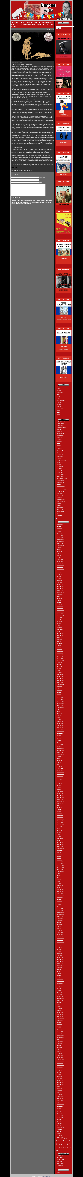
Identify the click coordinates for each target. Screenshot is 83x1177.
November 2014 (60, 797)
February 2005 (60, 1010)
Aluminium (59, 423)
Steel (58, 497)
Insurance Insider (61, 1159)
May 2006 (59, 988)
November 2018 (60, 703)
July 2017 (59, 735)
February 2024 (60, 582)
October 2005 (60, 1000)
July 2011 (59, 875)
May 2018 (59, 715)
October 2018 (60, 705)
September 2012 (60, 848)
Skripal (58, 493)
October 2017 (60, 729)
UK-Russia (59, 507)
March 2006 (59, 992)
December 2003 (60, 1035)
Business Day (60, 1155)
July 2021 (59, 641)
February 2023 (60, 606)
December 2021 (60, 633)
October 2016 (60, 752)
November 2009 (60, 914)
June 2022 (59, 621)
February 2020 (60, 674)
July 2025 (59, 549)
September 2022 (60, 615)
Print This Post (51, 29)
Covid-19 (59, 441)
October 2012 (60, 846)
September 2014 (60, 801)
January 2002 (60, 1080)
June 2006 (59, 986)
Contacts (59, 404)
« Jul (57, 1150)
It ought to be (50, 135)
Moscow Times (60, 474)
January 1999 (60, 1117)
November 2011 (60, 867)
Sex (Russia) (60, 491)
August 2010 (59, 897)
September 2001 (60, 1088)
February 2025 (60, 559)
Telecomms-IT (60, 499)
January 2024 (60, 584)
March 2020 (59, 672)
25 (61, 1147)
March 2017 (59, 742)
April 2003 (59, 1051)
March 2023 (59, 604)
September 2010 (60, 895)
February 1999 (60, 1115)
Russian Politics (60, 489)
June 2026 (59, 528)
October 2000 (60, 1100)
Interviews (59, 390)
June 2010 (59, 901)
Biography (59, 429)
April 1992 (59, 1133)
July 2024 (59, 572)
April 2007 (59, 975)
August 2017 (59, 733)
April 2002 (59, 1074)
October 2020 (60, 658)
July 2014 (59, 805)
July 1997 (59, 1119)
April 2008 (59, 951)
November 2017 (60, 727)
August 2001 (59, 1090)
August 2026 (59, 524)
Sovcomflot (59, 495)
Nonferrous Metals (61, 478)
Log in (58, 1172)
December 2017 (60, 725)
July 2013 (59, 828)
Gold (58, 458)
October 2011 (60, 869)
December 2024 (60, 563)
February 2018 (60, 721)
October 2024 (60, 567)
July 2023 (59, 596)
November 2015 (60, 774)
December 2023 (60, 586)
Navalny (59, 476)
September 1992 (60, 1127)
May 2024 (59, 576)
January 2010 (60, 910)
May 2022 (59, 623)
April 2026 (59, 531)
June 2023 (59, 598)
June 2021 (59, 643)
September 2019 (60, 684)
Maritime (59, 466)
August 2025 (59, 547)
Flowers (58, 410)
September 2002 (60, 1065)
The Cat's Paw (60, 501)
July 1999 (59, 1108)
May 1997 (59, 1121)
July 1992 (59, 1131)
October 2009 (60, 916)
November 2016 (60, 750)
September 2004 (60, 1018)
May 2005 (59, 1004)
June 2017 (59, 737)
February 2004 (60, 1031)
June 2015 (59, 783)
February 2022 (60, 629)
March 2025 (59, 557)
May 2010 (59, 903)
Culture (58, 443)
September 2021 (60, 639)
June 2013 (59, 830)
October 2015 (60, 776)
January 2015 (60, 793)
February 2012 (60, 862)
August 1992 (59, 1129)
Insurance (59, 462)
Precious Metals (60, 486)
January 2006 (60, 996)
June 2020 (59, 666)
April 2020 (59, 670)
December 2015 (60, 772)
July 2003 (59, 1045)
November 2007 (60, 961)
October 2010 (60, 893)
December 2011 (60, 865)
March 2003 (59, 1053)
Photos (58, 398)
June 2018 (59, 713)
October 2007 (60, 963)
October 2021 (60, 637)
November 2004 (60, 1016)
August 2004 (59, 1020)
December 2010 (60, 889)
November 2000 (60, 1098)
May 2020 (59, 668)
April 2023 (59, 602)
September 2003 (60, 1041)
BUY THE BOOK (63, 64)
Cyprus (58, 445)
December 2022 (60, 610)
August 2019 (59, 686)
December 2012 (60, 842)
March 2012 (59, 860)
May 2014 (59, 809)
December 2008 (60, 936)
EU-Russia (59, 450)
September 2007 (60, 965)
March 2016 (59, 766)
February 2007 (60, 979)
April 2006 (59, 990)
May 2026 (59, 530)
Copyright (59, 406)
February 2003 (60, 1055)
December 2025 (60, 539)
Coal (58, 439)
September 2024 (60, 569)
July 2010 (59, 899)
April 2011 (59, 881)
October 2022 (60, 613)
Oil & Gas (59, 480)
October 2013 (60, 822)
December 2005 (60, 998)
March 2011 (59, 883)
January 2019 (60, 699)
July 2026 (59, 526)
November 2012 (60, 844)
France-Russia (60, 456)
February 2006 (60, 994)
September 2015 (60, 778)
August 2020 (59, 662)
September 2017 (60, 731)
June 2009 (59, 924)
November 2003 (60, 1037)
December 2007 (60, 959)
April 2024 (59, 578)
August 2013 (59, 826)
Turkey (58, 505)
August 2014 (59, 803)
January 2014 (60, 817)
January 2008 (60, 957)
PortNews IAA (60, 1165)
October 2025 (60, 543)
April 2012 (59, 858)
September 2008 (60, 942)
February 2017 (60, 744)
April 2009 (59, 928)
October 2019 (60, 682)
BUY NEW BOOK (64, 35)
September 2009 (60, 918)
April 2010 (59, 904)
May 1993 (59, 1125)
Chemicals (59, 433)
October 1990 (60, 1137)
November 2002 (60, 1061)
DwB (58, 448)
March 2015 (59, 789)
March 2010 (59, 906)
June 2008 (59, 947)
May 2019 (59, 692)
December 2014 (60, 795)
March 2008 (59, 953)
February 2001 (60, 1096)
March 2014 (59, 813)
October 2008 (60, 940)
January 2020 (60, 676)
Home (63, 23)
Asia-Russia (59, 425)
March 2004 (59, 1029)
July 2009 (59, 922)
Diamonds (59, 447)
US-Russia (59, 511)
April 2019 (59, 694)
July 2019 (59, 688)
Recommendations (61, 400)
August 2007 (59, 967)
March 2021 (59, 649)
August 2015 (59, 779)
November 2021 (60, 635)
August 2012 (59, 850)
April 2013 (59, 834)
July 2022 (59, 619)
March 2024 (59, 580)
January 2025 (60, 561)
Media (58, 468)
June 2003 (59, 1047)
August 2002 (59, 1067)
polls (41, 142)
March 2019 (59, 696)
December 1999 (60, 1104)
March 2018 (59, 719)
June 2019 (59, 690)
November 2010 (60, 891)
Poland (58, 484)
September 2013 (60, 824)
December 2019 (60, 678)
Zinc (58, 513)
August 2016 (59, 756)
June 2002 (59, 1070)
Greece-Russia (60, 460)
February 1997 (60, 1123)
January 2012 (60, 863)
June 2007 (59, 971)
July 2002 (59, 1069)
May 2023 (59, 600)
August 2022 (59, 617)
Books (58, 388)
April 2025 (59, 555)
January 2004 (60, 1033)
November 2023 (60, 588)
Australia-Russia (60, 427)
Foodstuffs (59, 454)
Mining (58, 472)
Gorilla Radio (60, 1157)
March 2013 (59, 836)
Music (58, 412)
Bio (57, 386)
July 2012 (59, 852)
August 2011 (59, 873)
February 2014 (60, 815)
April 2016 (59, 764)
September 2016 (60, 754)
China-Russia (60, 435)
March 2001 (59, 1094)
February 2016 (60, 768)
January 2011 (60, 887)
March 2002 (59, 1076)
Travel (58, 414)
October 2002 (60, 1063)
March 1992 (59, 1135)
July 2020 (59, 664)
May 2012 (59, 856)
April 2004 (59, 1028)
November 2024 (60, 565)
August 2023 (59, 594)
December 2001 (60, 1082)
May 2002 (59, 1072)
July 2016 (59, 758)
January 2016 (60, 770)
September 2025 (60, 545)
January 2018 (60, 723)
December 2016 (60, 748)
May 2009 (59, 926)
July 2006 (59, 985)
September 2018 (60, 707)
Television (59, 394)
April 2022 (59, 625)
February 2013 (60, 838)
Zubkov (58, 515)
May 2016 (59, 762)
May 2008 (59, 949)
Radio (58, 396)
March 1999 (59, 1113)
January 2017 (60, 746)
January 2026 (60, 537)
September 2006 (60, 981)
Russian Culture (60, 488)
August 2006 (59, 983)
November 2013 (60, 820)
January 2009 (60, 934)
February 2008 (60, 955)
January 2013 (60, 840)
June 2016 (59, 760)
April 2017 (59, 740)
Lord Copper (59, 1161)
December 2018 (60, 701)
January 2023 (60, 608)
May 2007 (59, 973)
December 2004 (60, 1014)
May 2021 (59, 645)
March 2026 (59, 533)
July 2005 (59, 1002)
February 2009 (60, 932)
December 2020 (60, 655)
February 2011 (60, 885)
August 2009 (59, 920)
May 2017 (59, 738)
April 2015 (59, 787)
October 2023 (60, 590)
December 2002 (60, 1059)
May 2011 (59, 879)
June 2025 (59, 551)
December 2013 (60, 819)
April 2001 (59, 1092)
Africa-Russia (60, 421)
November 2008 (60, 938)
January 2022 (60, 631)
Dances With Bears (47, 1176)
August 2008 (59, 944)
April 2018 (59, 717)
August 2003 (59, 1043)
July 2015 (59, 781)
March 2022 (59, 627)
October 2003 (60, 1039)
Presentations (60, 392)
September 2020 (60, 660)
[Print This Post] (47, 29)
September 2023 (60, 592)
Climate (58, 437)
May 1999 (59, 1111)
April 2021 (59, 647)
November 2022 (60, 612)
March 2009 (59, 930)
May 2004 (59, 1026)
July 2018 (59, 711)
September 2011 (60, 871)
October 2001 (60, 1086)
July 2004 (59, 1022)
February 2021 (60, 651)
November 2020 (60, 656)
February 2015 (60, 791)
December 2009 (60, 912)
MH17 (58, 470)
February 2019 (60, 697)
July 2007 (59, 969)
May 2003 (59, 1049)
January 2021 (60, 653)
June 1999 (59, 1110)
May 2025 (59, 553)
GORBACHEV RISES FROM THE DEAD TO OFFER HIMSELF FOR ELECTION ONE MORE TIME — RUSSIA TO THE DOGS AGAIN (32, 24)
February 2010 (60, 908)
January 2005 (60, 1012)
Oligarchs (59, 482)
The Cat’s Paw (60, 408)
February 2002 (60, 1078)
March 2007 (59, 977)
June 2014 (59, 807)
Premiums (59, 402)
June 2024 (59, 574)
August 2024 (59, 571)
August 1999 (59, 1106)
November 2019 (60, 680)
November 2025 (60, 541)
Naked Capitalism (61, 1163)
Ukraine (58, 509)
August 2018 (59, 709)
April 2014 (59, 811)
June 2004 (59, 1024)
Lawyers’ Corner (60, 416)
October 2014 (60, 799)
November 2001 (60, 1084)
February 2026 (60, 535)
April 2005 (59, 1006)
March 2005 (59, 1008)
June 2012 (59, 854)
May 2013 (59, 832)
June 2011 (59, 877)
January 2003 (60, 1057)
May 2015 (59, 785)
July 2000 (59, 1102)
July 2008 (59, 945)
